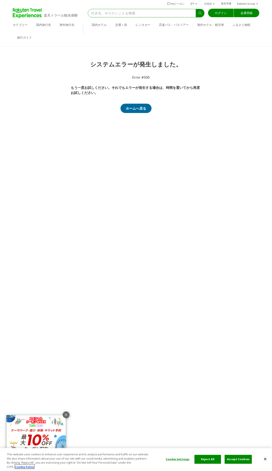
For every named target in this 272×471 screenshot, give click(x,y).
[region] (136, 459)
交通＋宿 (121, 25)
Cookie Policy (24, 466)
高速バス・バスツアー (174, 25)
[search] (200, 13)
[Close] (265, 459)
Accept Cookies (238, 459)
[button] (194, 3)
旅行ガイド (24, 37)
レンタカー (143, 25)
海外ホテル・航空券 (210, 25)
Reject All (207, 459)
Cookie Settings (177, 459)
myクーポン (178, 4)
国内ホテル (99, 25)
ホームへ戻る (136, 108)
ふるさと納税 (241, 25)
